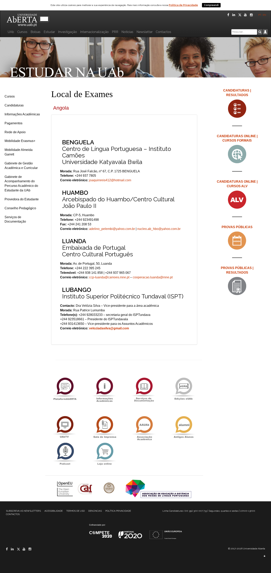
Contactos (163, 32)
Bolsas (35, 32)
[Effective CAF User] (85, 488)
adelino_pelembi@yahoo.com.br (112, 229)
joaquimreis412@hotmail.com (109, 180)
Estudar (49, 32)
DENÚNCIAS (95, 510)
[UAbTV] (65, 427)
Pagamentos (13, 123)
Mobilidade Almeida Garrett (19, 152)
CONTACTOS (13, 514)
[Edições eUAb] (183, 389)
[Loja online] (104, 454)
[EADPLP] (158, 488)
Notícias (127, 32)
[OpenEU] (65, 488)
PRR (115, 32)
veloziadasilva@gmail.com (109, 328)
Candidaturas (14, 105)
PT (259, 15)
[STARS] (109, 488)
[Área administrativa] (264, 556)
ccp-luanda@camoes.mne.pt (109, 277)
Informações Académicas (22, 114)
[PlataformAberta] (65, 389)
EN (265, 15)
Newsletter (144, 32)
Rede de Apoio (15, 132)
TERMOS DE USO (75, 510)
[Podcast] (65, 454)
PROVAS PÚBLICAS (237, 227)
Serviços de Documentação (15, 219)
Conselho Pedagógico (20, 208)
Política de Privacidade (183, 5)
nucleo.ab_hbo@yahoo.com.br (159, 229)
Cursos (22, 32)
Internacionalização (94, 32)
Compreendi (211, 5)
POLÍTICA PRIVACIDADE (118, 510)
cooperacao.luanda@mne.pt (153, 277)
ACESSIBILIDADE (53, 510)
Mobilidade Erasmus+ (20, 141)
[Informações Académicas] (104, 389)
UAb (11, 32)
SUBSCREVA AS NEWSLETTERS (23, 510)
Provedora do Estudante (22, 199)
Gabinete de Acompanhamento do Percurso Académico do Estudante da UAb (21, 183)
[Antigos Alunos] (183, 427)
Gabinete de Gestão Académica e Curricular (21, 166)
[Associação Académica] (144, 427)
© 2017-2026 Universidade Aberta (246, 548)
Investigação (67, 32)
